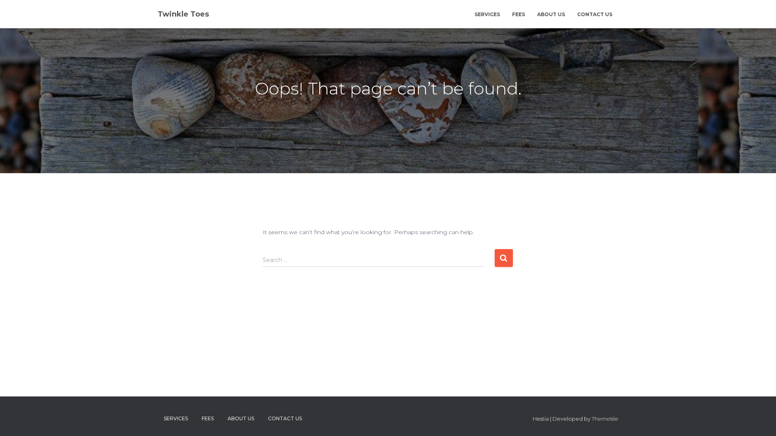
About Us (551, 14)
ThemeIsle (605, 418)
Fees (518, 14)
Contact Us (594, 14)
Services (487, 14)
